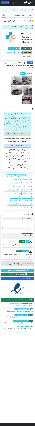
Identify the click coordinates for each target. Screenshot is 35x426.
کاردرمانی (15, 10)
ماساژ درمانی (21, 176)
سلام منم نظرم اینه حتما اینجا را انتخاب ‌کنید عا (19, 310)
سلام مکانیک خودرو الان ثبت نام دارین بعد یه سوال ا (17, 322)
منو (14, 2)
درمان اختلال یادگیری (25, 190)
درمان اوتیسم (27, 183)
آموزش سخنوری (27, 194)
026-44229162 (27, 33)
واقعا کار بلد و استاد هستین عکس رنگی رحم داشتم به (17, 316)
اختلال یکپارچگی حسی (11, 190)
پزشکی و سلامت (25, 10)
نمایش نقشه (26, 56)
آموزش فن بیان (11, 176)
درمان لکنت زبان (16, 179)
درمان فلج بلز (15, 187)
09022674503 (27, 37)
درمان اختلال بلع (14, 201)
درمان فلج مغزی (12, 204)
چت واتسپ (26, 48)
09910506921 (28, 42)
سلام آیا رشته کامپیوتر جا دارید (21, 305)
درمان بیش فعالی (16, 183)
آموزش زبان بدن (27, 187)
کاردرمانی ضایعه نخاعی (25, 204)
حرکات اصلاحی (27, 179)
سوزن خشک (16, 194)
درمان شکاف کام (15, 197)
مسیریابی (9, 52)
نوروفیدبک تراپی (26, 197)
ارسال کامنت (26, 235)
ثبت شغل (5, 2)
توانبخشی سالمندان (26, 208)
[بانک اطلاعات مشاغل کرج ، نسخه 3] (28, 2)
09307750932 (27, 40)
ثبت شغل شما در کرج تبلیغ (16, 274)
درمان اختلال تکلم (26, 201)
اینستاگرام (27, 52)
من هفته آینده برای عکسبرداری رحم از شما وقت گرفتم (17, 328)
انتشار (19, 52)
